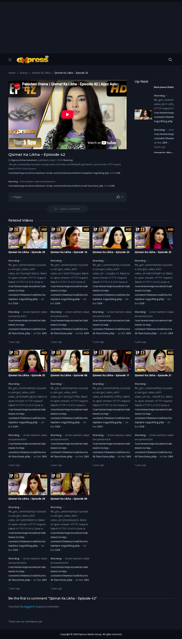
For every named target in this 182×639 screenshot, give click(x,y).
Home (11, 72)
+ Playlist (17, 197)
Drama (23, 72)
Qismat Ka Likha (41, 72)
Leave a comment (70, 208)
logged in (29, 606)
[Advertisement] (91, 27)
